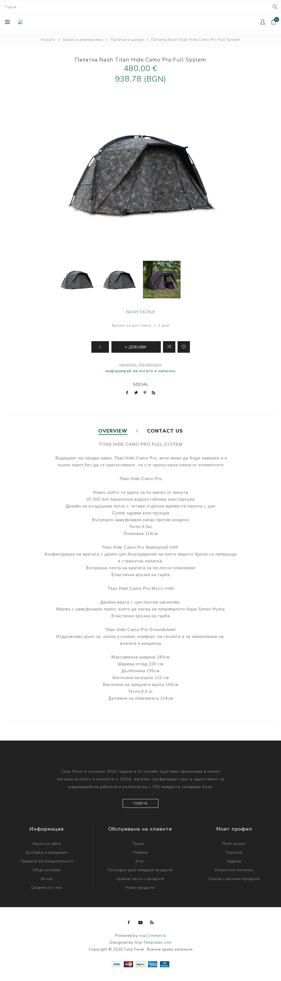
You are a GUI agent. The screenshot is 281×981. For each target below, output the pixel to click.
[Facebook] (129, 922)
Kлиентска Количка (234, 870)
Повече (140, 803)
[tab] (112, 431)
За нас (47, 878)
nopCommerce (152, 935)
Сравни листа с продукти (140, 878)
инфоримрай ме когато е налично (141, 371)
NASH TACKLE (140, 312)
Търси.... (140, 843)
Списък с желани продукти (234, 878)
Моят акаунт (234, 843)
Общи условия (47, 870)
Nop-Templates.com (153, 942)
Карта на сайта (47, 843)
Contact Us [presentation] (165, 431)
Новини (140, 852)
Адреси (234, 861)
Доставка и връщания (47, 852)
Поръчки (234, 852)
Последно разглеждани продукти (140, 870)
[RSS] (152, 922)
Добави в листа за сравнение (169, 347)
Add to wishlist (184, 347)
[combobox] (140, 7)
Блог (140, 861)
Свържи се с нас (46, 887)
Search (274, 7)
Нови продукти (140, 887)
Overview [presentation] (112, 431)
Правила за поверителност (46, 861)
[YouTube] (140, 922)
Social (140, 384)
